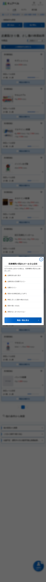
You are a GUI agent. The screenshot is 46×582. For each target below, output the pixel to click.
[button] (23, 320)
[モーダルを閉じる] (41, 259)
